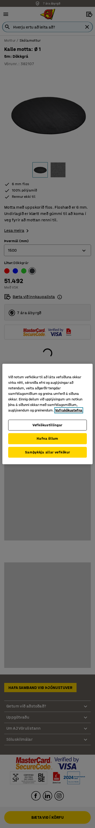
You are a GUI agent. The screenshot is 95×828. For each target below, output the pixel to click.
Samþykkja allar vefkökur (47, 452)
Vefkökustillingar (47, 425)
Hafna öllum (47, 438)
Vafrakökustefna (68, 410)
